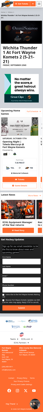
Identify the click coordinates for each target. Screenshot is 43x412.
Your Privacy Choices (21, 381)
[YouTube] (34, 390)
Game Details (21, 185)
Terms (32, 378)
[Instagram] (17, 390)
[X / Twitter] (25, 390)
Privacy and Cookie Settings (21, 384)
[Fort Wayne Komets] (7, 3)
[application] (21, 32)
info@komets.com (8, 370)
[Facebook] (9, 390)
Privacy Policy (22, 378)
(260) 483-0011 (7, 367)
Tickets (21, 179)
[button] (21, 32)
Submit (21, 308)
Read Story (19, 230)
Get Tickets (23, 4)
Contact (11, 378)
